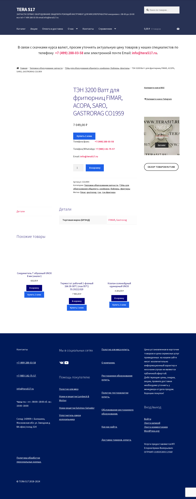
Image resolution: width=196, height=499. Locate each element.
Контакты (88, 28)
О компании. (108, 362)
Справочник (105, 28)
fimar (83, 192)
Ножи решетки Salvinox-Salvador (76, 407)
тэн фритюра (108, 192)
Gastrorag (121, 219)
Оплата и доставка (52, 28)
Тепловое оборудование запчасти (46, 68)
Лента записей (152, 422)
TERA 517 (26, 9)
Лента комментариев (156, 426)
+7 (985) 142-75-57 (26, 375)
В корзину (94, 167)
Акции (33, 28)
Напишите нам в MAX (154, 87)
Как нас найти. (109, 426)
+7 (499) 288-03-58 (26, 362)
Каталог (21, 28)
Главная (23, 68)
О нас (71, 28)
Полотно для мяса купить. (116, 349)
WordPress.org (152, 430)
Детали (21, 211)
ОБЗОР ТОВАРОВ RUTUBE (161, 166)
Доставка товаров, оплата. (116, 439)
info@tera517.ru (144, 53)
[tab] (34, 211)
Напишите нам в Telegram (159, 99)
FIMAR (111, 219)
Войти (147, 418)
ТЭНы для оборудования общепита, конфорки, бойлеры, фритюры (97, 68)
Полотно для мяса (68, 389)
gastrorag (91, 192)
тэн (99, 192)
